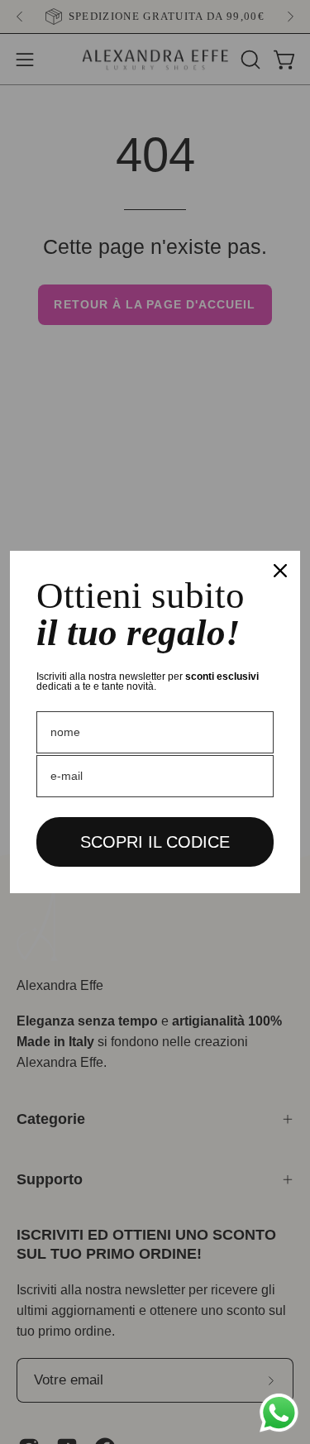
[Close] (280, 571)
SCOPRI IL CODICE (155, 842)
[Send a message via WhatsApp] (279, 1413)
